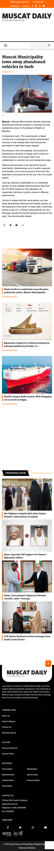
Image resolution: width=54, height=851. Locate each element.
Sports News (32, 774)
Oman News (7, 769)
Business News (8, 774)
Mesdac (32, 848)
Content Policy (8, 753)
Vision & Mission (8, 721)
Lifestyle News (8, 780)
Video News (7, 786)
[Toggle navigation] (5, 45)
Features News (33, 780)
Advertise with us (9, 733)
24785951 (10, 811)
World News (32, 769)
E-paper (25, 6)
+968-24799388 (19, 807)
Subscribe (15, 6)
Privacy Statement (10, 748)
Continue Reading (9, 297)
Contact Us (6, 727)
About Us (6, 716)
